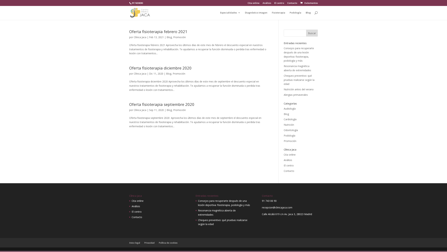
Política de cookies (168, 242)
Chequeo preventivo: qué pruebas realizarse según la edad (299, 80)
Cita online (253, 3)
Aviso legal (134, 242)
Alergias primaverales (296, 94)
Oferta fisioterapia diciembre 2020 (160, 68)
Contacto (292, 3)
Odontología (291, 130)
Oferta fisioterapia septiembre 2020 (161, 104)
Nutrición (289, 124)
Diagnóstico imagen (256, 12)
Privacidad (149, 242)
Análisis (267, 3)
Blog (308, 12)
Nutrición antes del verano (299, 89)
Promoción (179, 37)
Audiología (290, 108)
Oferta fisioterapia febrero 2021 (158, 31)
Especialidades (228, 12)
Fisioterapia (278, 12)
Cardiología (290, 119)
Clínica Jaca (140, 37)
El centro (279, 3)
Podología (295, 12)
